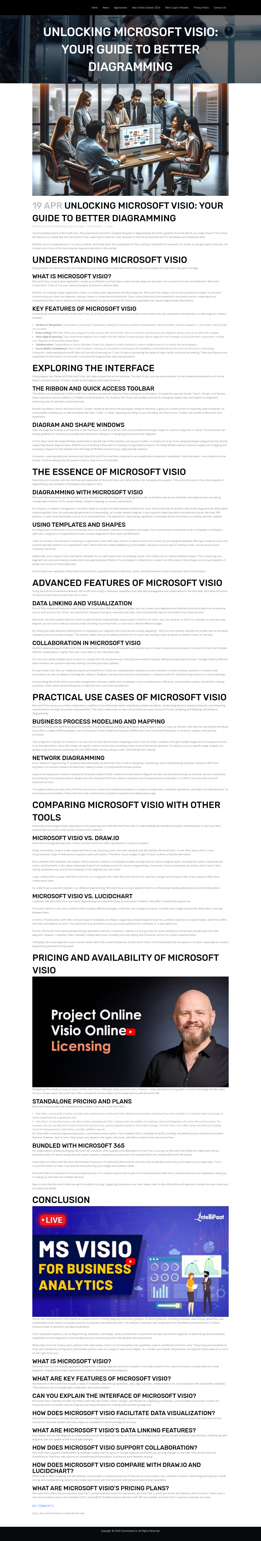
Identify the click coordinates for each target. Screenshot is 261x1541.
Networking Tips (64, 226)
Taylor (80, 226)
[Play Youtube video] (130, 1032)
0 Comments (94, 226)
